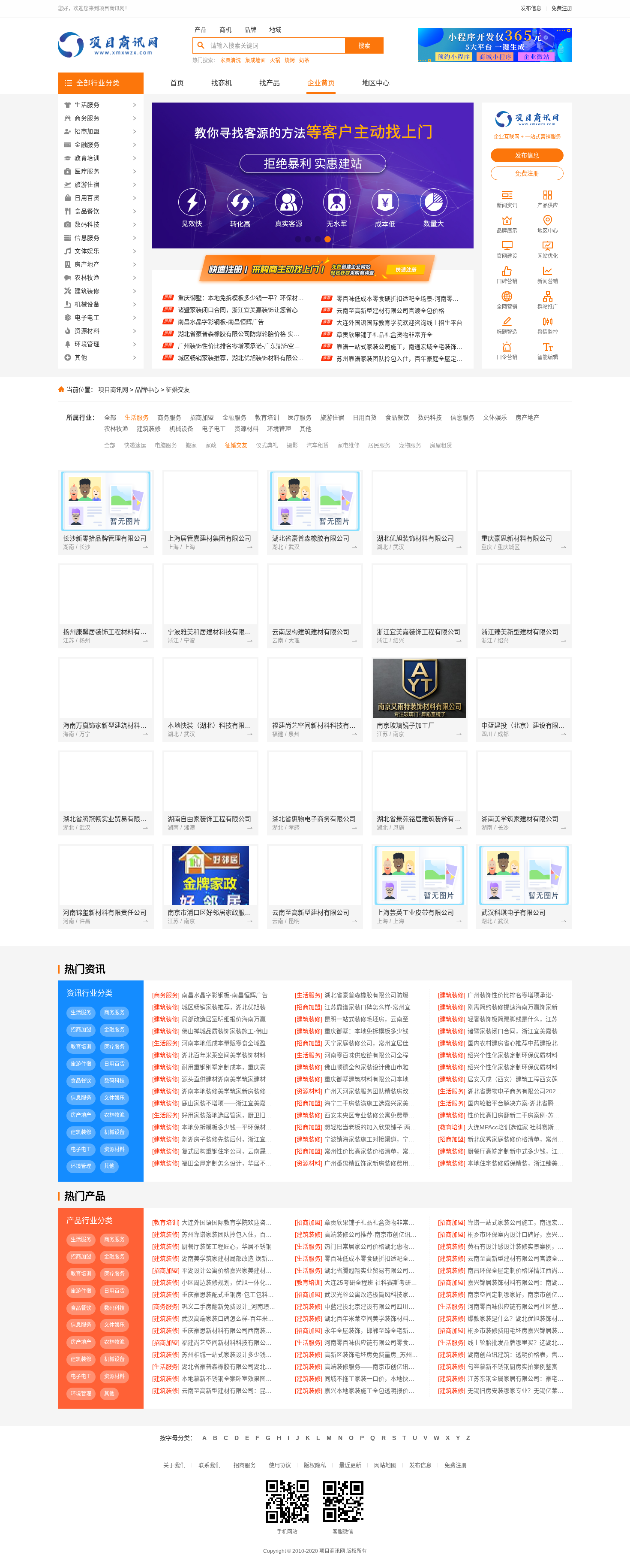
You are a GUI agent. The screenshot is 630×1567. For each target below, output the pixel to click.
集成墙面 (255, 61)
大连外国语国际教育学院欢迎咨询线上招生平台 (399, 306)
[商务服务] (166, 995)
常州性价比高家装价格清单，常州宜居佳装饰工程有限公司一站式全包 (372, 1151)
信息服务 (462, 417)
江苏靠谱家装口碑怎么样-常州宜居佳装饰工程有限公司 (241, 353)
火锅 (275, 61)
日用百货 (365, 417)
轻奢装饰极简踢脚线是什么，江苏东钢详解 (516, 1019)
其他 (306, 429)
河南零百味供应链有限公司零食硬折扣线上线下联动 (372, 1342)
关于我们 (174, 1465)
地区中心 (376, 83)
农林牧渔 (116, 429)
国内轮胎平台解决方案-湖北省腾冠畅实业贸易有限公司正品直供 (516, 1103)
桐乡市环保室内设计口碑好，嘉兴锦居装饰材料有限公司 (516, 1234)
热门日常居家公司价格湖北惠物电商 (372, 1246)
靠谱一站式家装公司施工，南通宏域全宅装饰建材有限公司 (399, 330)
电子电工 (214, 429)
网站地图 (385, 1465)
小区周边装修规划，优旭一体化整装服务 (229, 1282)
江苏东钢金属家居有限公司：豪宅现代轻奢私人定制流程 (516, 1378)
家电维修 (348, 445)
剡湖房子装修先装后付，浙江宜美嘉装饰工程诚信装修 (229, 1139)
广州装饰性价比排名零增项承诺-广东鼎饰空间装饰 (241, 329)
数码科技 (430, 417)
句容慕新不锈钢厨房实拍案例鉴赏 (513, 1366)
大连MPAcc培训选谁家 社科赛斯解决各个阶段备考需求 (516, 1127)
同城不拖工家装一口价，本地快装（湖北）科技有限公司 (372, 1378)
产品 (201, 29)
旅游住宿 (332, 417)
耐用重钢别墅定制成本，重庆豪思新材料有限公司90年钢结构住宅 (229, 1067)
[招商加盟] (308, 1007)
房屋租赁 (441, 445)
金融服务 (234, 417)
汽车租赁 (317, 445)
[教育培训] (451, 1127)
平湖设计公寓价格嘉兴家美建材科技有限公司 (229, 1270)
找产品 (269, 83)
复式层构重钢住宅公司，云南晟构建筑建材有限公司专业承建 (229, 1151)
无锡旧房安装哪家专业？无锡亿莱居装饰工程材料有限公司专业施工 (516, 1390)
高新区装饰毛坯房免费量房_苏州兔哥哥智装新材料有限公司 (372, 1354)
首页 (177, 83)
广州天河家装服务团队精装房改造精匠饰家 (372, 1091)
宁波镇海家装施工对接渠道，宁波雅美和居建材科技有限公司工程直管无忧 (372, 1139)
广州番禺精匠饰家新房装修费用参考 (372, 1163)
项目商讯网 (113, 389)
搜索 (364, 45)
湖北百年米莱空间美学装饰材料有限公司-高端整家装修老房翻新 (372, 1318)
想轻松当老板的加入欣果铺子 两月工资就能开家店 (372, 1127)
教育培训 (267, 417)
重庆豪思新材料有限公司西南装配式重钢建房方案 (229, 1330)
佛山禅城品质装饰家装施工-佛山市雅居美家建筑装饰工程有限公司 (229, 1031)
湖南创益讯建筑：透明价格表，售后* (516, 1354)
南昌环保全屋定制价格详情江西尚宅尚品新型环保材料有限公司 (516, 1270)
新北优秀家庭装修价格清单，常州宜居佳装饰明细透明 (516, 1139)
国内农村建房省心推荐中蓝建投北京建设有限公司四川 (516, 1043)
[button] (298, 239)
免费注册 (562, 9)
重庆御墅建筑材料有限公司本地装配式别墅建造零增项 (372, 1079)
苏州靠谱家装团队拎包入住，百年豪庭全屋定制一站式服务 (399, 342)
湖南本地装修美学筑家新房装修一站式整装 (229, 1091)
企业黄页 (321, 83)
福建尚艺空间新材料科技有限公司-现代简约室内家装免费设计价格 (229, 1342)
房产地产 (528, 417)
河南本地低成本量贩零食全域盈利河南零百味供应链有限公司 (229, 1043)
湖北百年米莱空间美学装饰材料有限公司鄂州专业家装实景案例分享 (229, 1055)
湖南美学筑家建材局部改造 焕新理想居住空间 (229, 1258)
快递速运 (135, 445)
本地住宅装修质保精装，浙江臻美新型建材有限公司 (516, 1163)
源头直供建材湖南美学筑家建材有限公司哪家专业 (229, 1079)
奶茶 (304, 61)
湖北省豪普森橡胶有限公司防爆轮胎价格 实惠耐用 (241, 317)
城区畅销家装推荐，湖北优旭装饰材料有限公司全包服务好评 (241, 341)
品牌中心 (147, 389)
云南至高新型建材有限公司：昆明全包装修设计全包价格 (229, 1390)
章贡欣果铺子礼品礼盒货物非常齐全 (384, 318)
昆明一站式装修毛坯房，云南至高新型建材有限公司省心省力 (372, 1019)
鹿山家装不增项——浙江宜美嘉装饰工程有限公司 (229, 1103)
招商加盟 (202, 417)
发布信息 (531, 9)
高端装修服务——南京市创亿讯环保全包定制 (372, 1366)
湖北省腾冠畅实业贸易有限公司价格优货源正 (372, 1270)
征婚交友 (178, 389)
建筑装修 (149, 429)
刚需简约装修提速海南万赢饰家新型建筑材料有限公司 (516, 1007)
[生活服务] (308, 995)
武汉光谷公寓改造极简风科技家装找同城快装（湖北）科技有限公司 (372, 1294)
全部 (110, 417)
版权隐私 (315, 1465)
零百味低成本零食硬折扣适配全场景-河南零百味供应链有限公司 (372, 1258)
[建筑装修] (451, 995)
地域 (275, 29)
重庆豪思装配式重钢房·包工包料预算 (229, 1294)
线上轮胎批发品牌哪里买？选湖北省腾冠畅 (516, 1342)
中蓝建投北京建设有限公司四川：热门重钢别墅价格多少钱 (372, 1306)
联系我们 (209, 1465)
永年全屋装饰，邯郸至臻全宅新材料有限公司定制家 (372, 1330)
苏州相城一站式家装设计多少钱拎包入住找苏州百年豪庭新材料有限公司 (229, 1354)
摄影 (292, 445)
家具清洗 (230, 61)
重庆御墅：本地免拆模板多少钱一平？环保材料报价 (372, 1031)
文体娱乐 (495, 417)
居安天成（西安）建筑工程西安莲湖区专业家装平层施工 (516, 1079)
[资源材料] (308, 1091)
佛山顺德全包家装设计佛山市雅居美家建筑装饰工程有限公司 (372, 1067)
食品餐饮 (397, 417)
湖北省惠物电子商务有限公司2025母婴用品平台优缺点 (516, 1091)
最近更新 (350, 1465)
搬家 (191, 445)
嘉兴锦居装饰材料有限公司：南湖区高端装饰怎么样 (516, 1282)
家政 (210, 445)
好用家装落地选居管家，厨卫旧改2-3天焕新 (229, 1115)
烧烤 (290, 61)
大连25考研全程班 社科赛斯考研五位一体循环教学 (372, 1282)
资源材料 (246, 429)
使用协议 (280, 1465)
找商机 (221, 83)
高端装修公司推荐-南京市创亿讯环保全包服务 (397, 354)
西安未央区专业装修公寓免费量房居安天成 (372, 1115)
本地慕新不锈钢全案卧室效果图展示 (229, 1378)
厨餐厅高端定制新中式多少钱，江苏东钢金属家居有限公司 (516, 1151)
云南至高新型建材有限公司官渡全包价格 (390, 293)
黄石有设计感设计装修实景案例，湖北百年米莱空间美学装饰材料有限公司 (516, 1246)
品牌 (250, 29)
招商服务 (245, 1465)
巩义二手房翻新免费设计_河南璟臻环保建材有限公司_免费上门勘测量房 (229, 1306)
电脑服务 (166, 445)
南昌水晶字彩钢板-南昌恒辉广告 (221, 305)
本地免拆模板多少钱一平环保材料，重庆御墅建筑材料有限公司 (229, 1127)
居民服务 (379, 445)
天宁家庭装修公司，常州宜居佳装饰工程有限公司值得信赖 (372, 1043)
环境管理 (279, 429)
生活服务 (137, 417)
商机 (225, 29)
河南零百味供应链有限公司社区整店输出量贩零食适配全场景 (516, 1306)
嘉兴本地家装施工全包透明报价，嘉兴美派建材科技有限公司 (372, 1390)
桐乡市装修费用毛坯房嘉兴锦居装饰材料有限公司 (516, 1330)
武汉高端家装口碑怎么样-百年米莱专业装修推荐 (229, 1318)
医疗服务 (300, 417)
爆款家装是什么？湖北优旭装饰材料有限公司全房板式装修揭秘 (516, 1318)
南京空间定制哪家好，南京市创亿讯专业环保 (516, 1294)
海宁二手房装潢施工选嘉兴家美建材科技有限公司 (372, 1103)
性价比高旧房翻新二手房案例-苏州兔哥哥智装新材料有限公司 (516, 1115)
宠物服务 (410, 445)
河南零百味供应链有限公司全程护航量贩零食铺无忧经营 (372, 1055)
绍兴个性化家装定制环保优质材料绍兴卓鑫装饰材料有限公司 (516, 1055)
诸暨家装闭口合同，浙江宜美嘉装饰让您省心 (238, 293)
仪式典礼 (267, 445)
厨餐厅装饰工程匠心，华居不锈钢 (227, 1246)
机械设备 (181, 429)
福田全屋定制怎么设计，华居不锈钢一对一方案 (229, 1163)
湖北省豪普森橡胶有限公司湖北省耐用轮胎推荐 (229, 1366)
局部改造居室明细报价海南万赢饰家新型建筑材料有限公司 (229, 1019)
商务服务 (169, 417)
